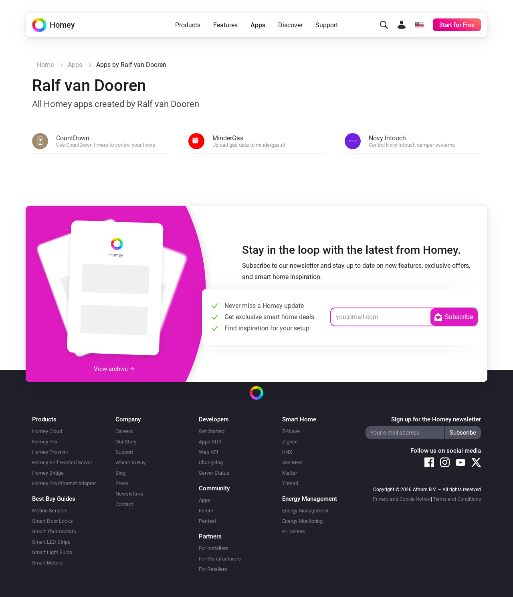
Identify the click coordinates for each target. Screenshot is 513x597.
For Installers (213, 548)
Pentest (207, 521)
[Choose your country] (419, 25)
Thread (290, 483)
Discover (290, 25)
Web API (208, 452)
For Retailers (213, 569)
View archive (111, 368)
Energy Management (305, 511)
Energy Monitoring (302, 521)
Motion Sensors (50, 511)
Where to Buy (130, 462)
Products (187, 25)
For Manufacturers (220, 559)
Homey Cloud (47, 431)
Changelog (211, 462)
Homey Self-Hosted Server (62, 462)
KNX (287, 452)
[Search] (384, 25)
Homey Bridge (48, 473)
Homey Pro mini (50, 452)
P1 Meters (293, 531)
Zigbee (290, 442)
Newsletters (129, 494)
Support (326, 25)
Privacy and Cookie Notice (401, 499)
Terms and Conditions (457, 499)
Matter (289, 473)
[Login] (401, 25)
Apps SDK (210, 442)
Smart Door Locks (52, 521)
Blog (120, 473)
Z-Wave (291, 431)
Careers (124, 431)
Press (122, 483)
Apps (257, 25)
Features (225, 25)
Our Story (125, 442)
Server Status (214, 473)
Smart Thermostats (54, 531)
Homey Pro (44, 442)
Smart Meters (47, 563)
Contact (124, 504)
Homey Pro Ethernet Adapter (64, 483)
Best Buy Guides (53, 498)
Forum (206, 511)
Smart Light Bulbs (52, 552)
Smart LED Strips (51, 542)
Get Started (211, 431)
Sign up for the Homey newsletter (436, 419)
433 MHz (292, 462)
